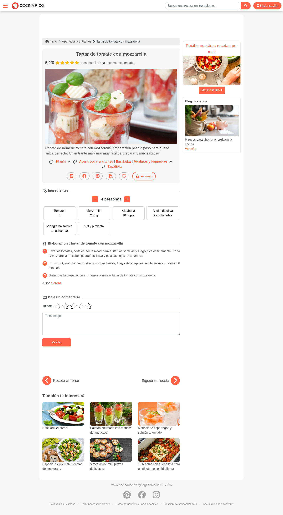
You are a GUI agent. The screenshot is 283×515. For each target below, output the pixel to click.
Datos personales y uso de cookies (137, 503)
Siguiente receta (155, 380)
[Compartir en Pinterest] (98, 176)
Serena (56, 283)
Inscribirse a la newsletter (218, 503)
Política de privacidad (62, 503)
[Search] (246, 5)
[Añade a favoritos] (124, 176)
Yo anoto (146, 176)
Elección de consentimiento (180, 503)
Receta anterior (66, 380)
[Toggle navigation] (5, 5)
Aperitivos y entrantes (76, 41)
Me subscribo (210, 90)
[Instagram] (156, 496)
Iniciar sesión (268, 5)
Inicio (53, 41)
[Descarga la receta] (111, 176)
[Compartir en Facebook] (84, 176)
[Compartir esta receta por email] (71, 176)
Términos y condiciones (95, 503)
